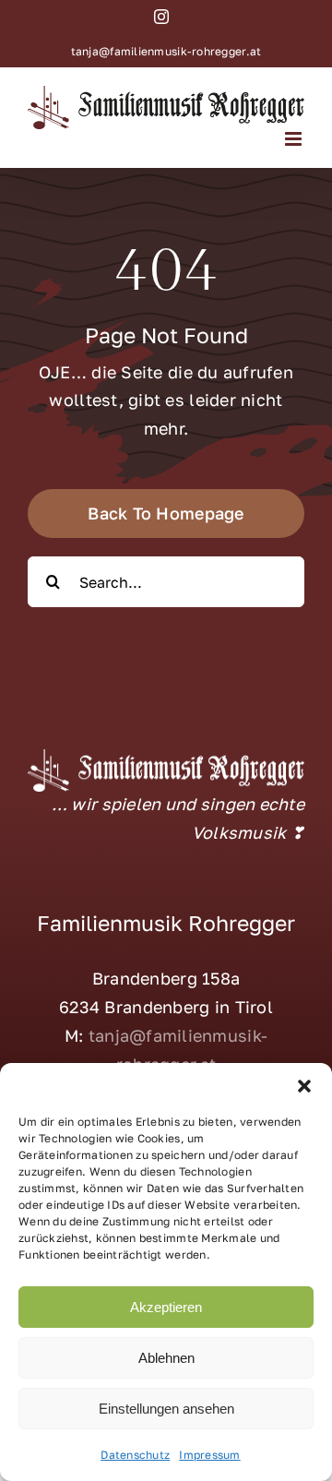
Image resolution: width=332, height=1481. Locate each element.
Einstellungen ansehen (166, 1408)
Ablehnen (166, 1358)
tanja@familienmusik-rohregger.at (166, 51)
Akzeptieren (166, 1307)
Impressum (209, 1455)
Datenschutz (135, 1455)
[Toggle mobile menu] (294, 139)
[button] (304, 1086)
